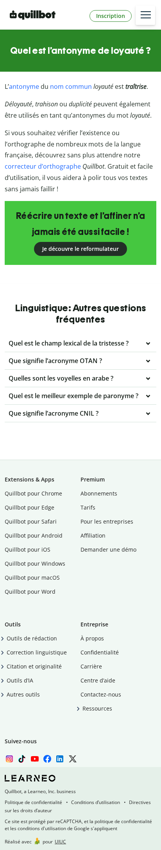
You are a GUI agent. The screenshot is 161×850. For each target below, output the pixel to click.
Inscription (110, 15)
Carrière (91, 666)
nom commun (71, 86)
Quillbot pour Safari (31, 521)
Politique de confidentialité (33, 802)
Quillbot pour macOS (32, 577)
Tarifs (87, 507)
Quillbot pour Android (34, 535)
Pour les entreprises (106, 521)
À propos (92, 638)
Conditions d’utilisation (95, 802)
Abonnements (98, 493)
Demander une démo (108, 549)
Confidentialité (99, 652)
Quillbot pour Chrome (33, 493)
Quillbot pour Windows (35, 563)
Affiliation (93, 535)
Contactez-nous (100, 694)
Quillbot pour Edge (29, 507)
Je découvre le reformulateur (80, 248)
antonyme (24, 86)
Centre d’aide (97, 680)
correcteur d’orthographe (43, 166)
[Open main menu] (145, 15)
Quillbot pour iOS (27, 549)
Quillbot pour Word (30, 591)
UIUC (60, 841)
